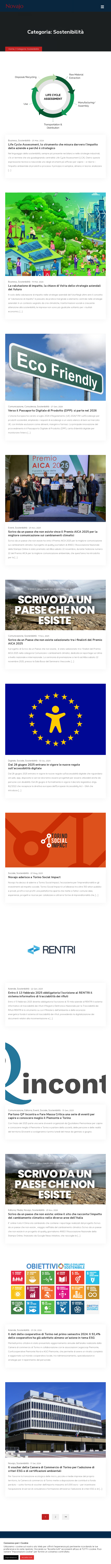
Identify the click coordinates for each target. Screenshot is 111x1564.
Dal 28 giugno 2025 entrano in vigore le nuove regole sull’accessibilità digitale (44, 766)
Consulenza (30, 406)
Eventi (11, 527)
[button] (102, 6)
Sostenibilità (24, 140)
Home (12, 49)
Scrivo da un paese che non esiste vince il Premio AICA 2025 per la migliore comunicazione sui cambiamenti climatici (52, 533)
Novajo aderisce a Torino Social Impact (34, 877)
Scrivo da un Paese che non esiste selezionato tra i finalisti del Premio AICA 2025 (55, 641)
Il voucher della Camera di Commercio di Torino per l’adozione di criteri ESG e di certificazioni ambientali (51, 1469)
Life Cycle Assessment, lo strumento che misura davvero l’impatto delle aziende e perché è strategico (53, 146)
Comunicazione (15, 406)
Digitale (12, 760)
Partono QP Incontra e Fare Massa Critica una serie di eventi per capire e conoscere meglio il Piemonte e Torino (51, 1116)
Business (12, 140)
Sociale (20, 760)
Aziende (12, 988)
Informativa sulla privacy (28, 1554)
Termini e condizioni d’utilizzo (81, 1554)
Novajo (27, 1210)
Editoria (28, 1110)
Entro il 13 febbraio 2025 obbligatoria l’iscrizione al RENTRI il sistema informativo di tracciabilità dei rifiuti (50, 994)
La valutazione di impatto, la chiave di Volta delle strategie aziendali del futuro (54, 287)
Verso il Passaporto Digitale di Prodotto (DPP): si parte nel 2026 (52, 410)
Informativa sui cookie (53, 1554)
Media (20, 1210)
